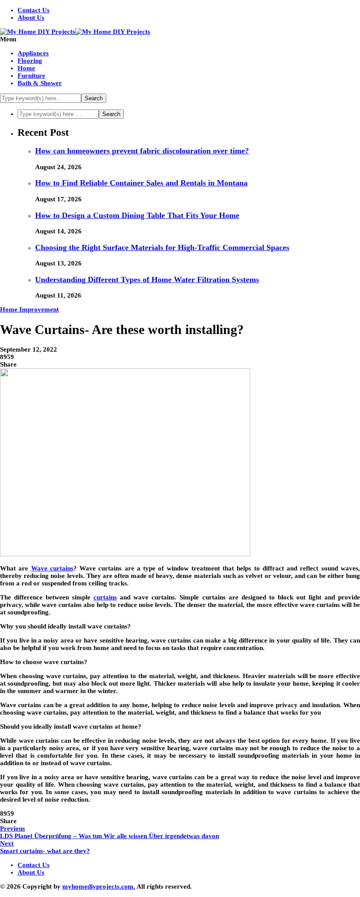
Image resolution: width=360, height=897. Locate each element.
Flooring (30, 60)
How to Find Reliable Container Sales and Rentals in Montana (141, 182)
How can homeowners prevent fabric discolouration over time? (142, 150)
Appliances (33, 53)
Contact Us (34, 10)
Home (26, 68)
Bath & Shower (40, 83)
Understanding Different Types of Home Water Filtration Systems (147, 279)
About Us (31, 17)
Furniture (31, 75)
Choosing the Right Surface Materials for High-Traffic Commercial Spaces (162, 247)
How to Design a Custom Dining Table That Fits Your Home (137, 215)
